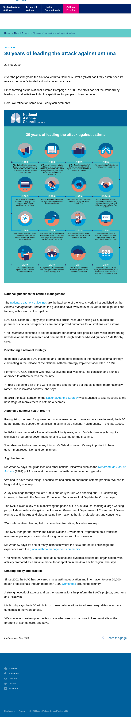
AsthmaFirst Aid (71, 8)
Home (7, 33)
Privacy (22, 711)
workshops (69, 583)
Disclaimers (9, 711)
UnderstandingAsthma (11, 8)
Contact (13, 668)
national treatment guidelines (28, 302)
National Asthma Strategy (62, 397)
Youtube (13, 678)
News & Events (21, 33)
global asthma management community (55, 549)
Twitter (12, 683)
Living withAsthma (32, 8)
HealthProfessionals (52, 8)
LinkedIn (13, 688)
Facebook (14, 673)
